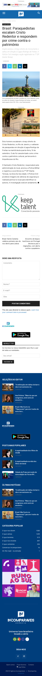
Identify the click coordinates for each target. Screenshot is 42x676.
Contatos (31, 665)
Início (3, 21)
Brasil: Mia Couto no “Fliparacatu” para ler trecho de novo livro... (27, 409)
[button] (3, 13)
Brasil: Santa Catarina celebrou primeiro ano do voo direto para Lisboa (11, 241)
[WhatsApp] (15, 66)
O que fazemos (21, 665)
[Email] (25, 66)
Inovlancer (21, 673)
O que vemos (12, 21)
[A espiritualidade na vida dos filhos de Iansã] (7, 464)
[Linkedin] (20, 66)
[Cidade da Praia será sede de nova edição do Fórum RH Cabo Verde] (7, 475)
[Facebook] (4, 66)
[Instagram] (24, 656)
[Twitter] (9, 66)
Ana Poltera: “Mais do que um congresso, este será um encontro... (26, 398)
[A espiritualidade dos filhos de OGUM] (7, 453)
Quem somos (10, 665)
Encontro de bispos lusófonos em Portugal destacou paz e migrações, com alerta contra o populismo (31, 243)
